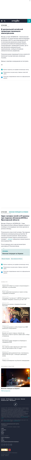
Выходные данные (5, 454)
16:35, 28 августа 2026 (6, 88)
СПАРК (2, 428)
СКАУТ (2, 431)
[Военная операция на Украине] (15, 386)
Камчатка (10, 147)
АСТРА (2, 433)
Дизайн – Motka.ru (5, 455)
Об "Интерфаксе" (10, 399)
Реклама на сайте (5, 400)
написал (10, 239)
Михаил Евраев (6, 258)
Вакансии (23, 399)
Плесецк (4, 147)
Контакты (3, 399)
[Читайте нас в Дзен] (2, 445)
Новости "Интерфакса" (5, 437)
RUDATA (2, 440)
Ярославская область (16, 258)
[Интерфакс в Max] (11, 445)
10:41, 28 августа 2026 (6, 213)
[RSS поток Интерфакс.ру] (9, 445)
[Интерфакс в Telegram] (4, 445)
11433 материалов (5, 391)
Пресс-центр (17, 399)
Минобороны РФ (6, 144)
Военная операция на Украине (18, 212)
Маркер (2, 432)
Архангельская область (18, 144)
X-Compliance (3, 429)
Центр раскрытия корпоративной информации (10, 441)
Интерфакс (15, 21)
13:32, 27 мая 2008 (5, 26)
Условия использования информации (9, 452)
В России (4, 25)
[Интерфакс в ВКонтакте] (7, 445)
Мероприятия (12, 400)
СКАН (2, 438)
